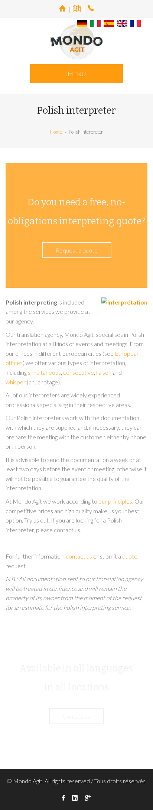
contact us (79, 556)
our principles (115, 501)
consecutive (78, 372)
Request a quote (77, 250)
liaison (103, 372)
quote (129, 556)
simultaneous (44, 372)
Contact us (76, 716)
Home (56, 132)
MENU (77, 73)
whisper (16, 382)
